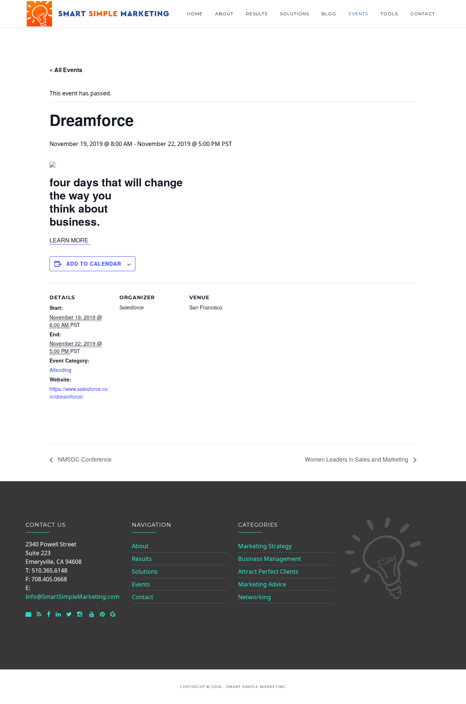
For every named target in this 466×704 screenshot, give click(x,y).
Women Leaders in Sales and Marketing (357, 459)
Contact (142, 597)
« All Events (66, 70)
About (140, 546)
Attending (60, 369)
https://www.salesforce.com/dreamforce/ (79, 392)
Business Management (269, 559)
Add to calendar (93, 263)
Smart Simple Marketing (98, 13)
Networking (254, 597)
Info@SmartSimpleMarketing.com (72, 597)
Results (142, 559)
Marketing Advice (262, 584)
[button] (70, 240)
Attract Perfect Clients (268, 571)
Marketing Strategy (265, 546)
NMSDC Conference (83, 459)
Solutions (145, 571)
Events (141, 584)
